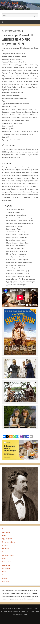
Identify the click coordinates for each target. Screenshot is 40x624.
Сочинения (6, 548)
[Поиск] (35, 16)
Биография (6, 532)
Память (4, 558)
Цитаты (4, 545)
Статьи (4, 578)
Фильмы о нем (7, 562)
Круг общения (7, 539)
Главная (4, 529)
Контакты (5, 581)
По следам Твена (8, 555)
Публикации (6, 568)
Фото (4, 571)
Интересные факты (8, 542)
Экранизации (6, 552)
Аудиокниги (6, 565)
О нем (4, 535)
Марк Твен (9, 2)
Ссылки (4, 575)
